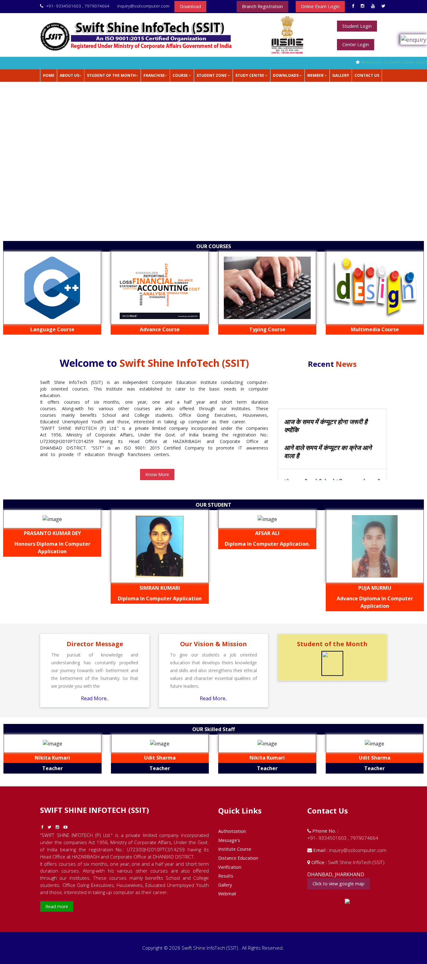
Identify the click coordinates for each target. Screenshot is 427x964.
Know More (157, 474)
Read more (56, 906)
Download (190, 6)
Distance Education (238, 858)
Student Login (357, 26)
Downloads (286, 75)
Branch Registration (262, 6)
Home (48, 75)
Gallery (340, 75)
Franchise (154, 75)
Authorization (232, 831)
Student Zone (212, 75)
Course (181, 75)
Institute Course (234, 849)
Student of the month (111, 75)
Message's (229, 840)
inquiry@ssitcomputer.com (142, 6)
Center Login (355, 44)
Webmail (227, 894)
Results (225, 876)
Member (315, 75)
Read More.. (94, 698)
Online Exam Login (320, 6)
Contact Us (366, 75)
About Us (69, 75)
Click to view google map (338, 884)
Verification (229, 867)
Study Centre (250, 75)
